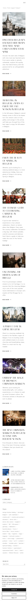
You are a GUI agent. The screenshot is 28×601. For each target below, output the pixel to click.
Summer (15, 546)
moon (4, 538)
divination (5, 519)
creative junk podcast (18, 517)
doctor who (13, 519)
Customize (14, 594)
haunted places (7, 529)
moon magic (11, 538)
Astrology (20, 512)
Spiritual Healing (7, 546)
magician (5, 536)
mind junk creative (14, 536)
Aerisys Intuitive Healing (9, 512)
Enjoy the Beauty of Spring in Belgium (12, 160)
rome (10, 541)
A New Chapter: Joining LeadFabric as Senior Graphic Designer (18, 473)
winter (22, 553)
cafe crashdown (13, 515)
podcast (5, 541)
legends (14, 534)
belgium (5, 515)
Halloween (12, 526)
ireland (4, 534)
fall (9, 524)
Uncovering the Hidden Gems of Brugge (12, 274)
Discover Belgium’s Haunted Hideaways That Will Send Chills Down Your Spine (14, 45)
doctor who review (8, 522)
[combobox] (14, 502)
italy (9, 534)
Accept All (14, 590)
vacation (5, 553)
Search (5, 561)
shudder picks (13, 543)
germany (5, 526)
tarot (16, 550)
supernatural (17, 548)
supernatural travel (8, 550)
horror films (6, 531)
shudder (5, 543)
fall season (15, 524)
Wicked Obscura (13, 553)
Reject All (14, 598)
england (17, 522)
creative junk (6, 517)
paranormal (19, 538)
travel (21, 550)
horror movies (15, 531)
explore (5, 524)
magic (20, 534)
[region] (14, 587)
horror (15, 529)
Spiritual (21, 543)
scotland (20, 541)
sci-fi (15, 541)
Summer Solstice (7, 548)
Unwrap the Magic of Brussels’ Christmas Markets (14, 380)
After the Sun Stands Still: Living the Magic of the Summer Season (18, 481)
